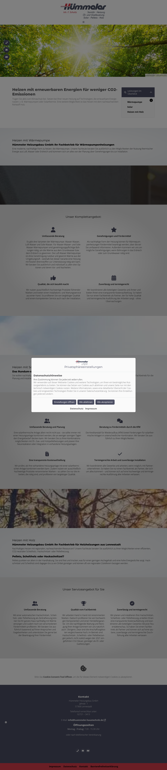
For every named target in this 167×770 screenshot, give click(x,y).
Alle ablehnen (86, 402)
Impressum (91, 408)
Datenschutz (76, 408)
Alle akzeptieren (105, 402)
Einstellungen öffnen (64, 402)
